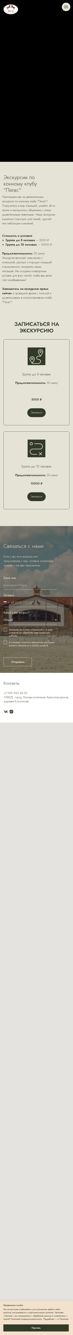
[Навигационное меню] (66, 7)
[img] (11, 9)
